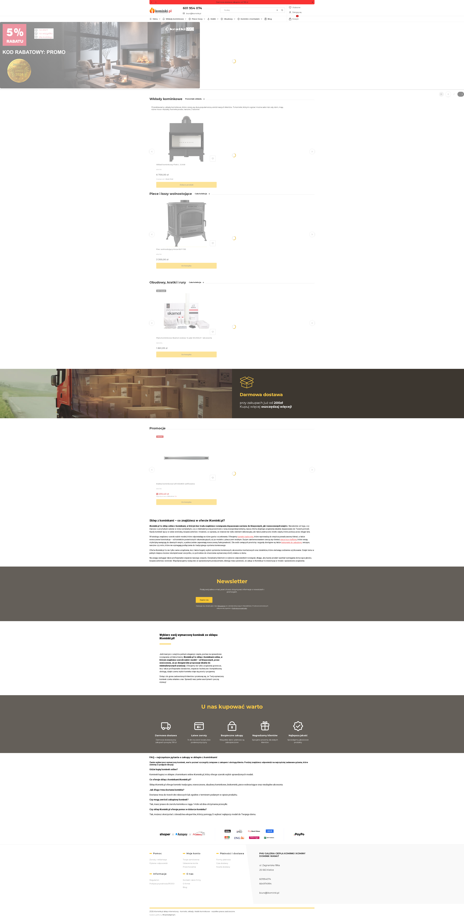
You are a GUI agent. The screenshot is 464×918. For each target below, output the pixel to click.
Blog (270, 19)
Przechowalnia (189, 867)
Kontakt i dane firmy (192, 880)
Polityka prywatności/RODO (161, 884)
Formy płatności (223, 860)
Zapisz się (204, 600)
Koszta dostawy (223, 867)
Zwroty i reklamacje (158, 860)
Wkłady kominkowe (175, 19)
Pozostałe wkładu (193, 99)
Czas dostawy (222, 863)
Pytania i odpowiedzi (158, 863)
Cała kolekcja (201, 194)
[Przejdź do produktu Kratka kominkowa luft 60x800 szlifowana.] (186, 458)
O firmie (186, 884)
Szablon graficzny (162, 915)
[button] (312, 2)
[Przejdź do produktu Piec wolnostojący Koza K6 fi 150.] (186, 223)
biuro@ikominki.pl (193, 13)
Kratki (213, 19)
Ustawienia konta (190, 863)
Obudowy (228, 19)
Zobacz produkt (186, 185)
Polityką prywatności (239, 608)
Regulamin (221, 606)
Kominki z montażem (250, 19)
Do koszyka (186, 266)
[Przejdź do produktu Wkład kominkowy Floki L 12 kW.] (186, 138)
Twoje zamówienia (191, 860)
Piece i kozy (197, 19)
